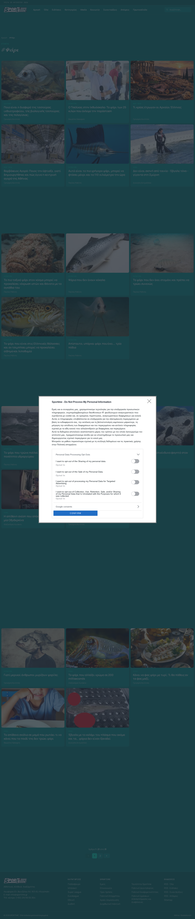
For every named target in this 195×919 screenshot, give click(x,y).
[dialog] (97, 459)
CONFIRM (75, 513)
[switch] (135, 461)
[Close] (150, 402)
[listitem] (97, 454)
